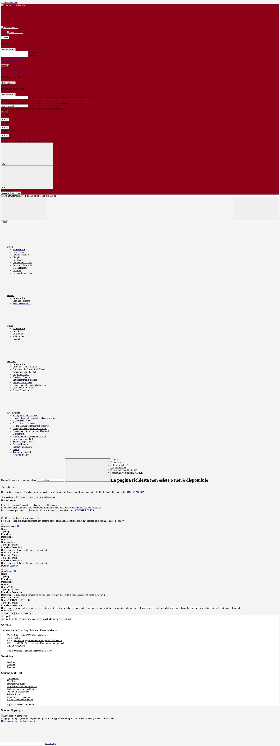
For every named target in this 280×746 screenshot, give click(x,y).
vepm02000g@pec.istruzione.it (38, 643)
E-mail (32, 97)
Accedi (5, 38)
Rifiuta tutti (25, 497)
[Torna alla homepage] (140, 196)
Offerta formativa (119, 465)
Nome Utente (35, 52)
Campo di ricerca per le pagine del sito (18, 480)
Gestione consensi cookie (18, 697)
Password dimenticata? (11, 60)
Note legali (12, 681)
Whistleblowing (14, 694)
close (4, 222)
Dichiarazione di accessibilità (20, 689)
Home (113, 459)
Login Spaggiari (76, 103)
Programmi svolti (118, 467)
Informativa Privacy (16, 684)
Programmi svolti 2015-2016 (124, 470)
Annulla (5, 193)
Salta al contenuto (9, 2)
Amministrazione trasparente (20, 699)
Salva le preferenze (24, 613)
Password (33, 55)
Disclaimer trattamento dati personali (18, 721)
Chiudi (5, 120)
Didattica (115, 462)
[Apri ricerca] (256, 208)
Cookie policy (13, 678)
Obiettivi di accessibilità (18, 691)
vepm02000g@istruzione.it (38, 640)
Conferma (16, 193)
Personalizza (7, 497)
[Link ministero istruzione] (14, 5)
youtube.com (7, 571)
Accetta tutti (45, 497)
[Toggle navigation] (24, 208)
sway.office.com (9, 526)
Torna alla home (8, 487)
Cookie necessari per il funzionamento (19, 518)
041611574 (16, 638)
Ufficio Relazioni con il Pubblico (22, 686)
